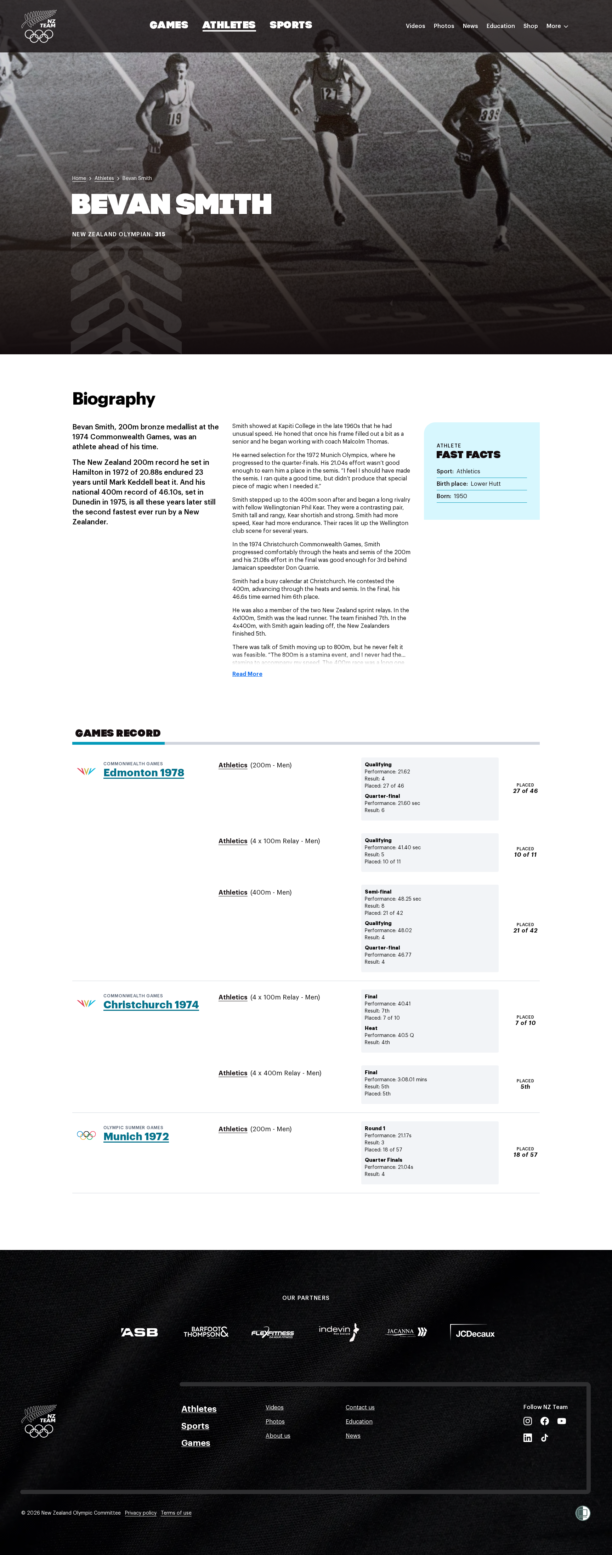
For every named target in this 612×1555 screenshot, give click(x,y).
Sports (291, 26)
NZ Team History (509, 75)
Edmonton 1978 (143, 772)
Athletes (229, 26)
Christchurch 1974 (151, 1004)
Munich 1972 (136, 1136)
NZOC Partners (507, 89)
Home (79, 178)
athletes (104, 178)
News (470, 26)
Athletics (233, 765)
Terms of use (176, 1513)
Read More (247, 674)
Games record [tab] (118, 734)
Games (169, 26)
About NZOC (503, 47)
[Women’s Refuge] (583, 1513)
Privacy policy (141, 1513)
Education (501, 26)
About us (278, 1436)
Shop (530, 26)
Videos (415, 26)
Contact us (360, 1407)
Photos (444, 26)
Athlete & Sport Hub (514, 61)
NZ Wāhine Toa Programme (523, 118)
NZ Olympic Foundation (518, 104)
